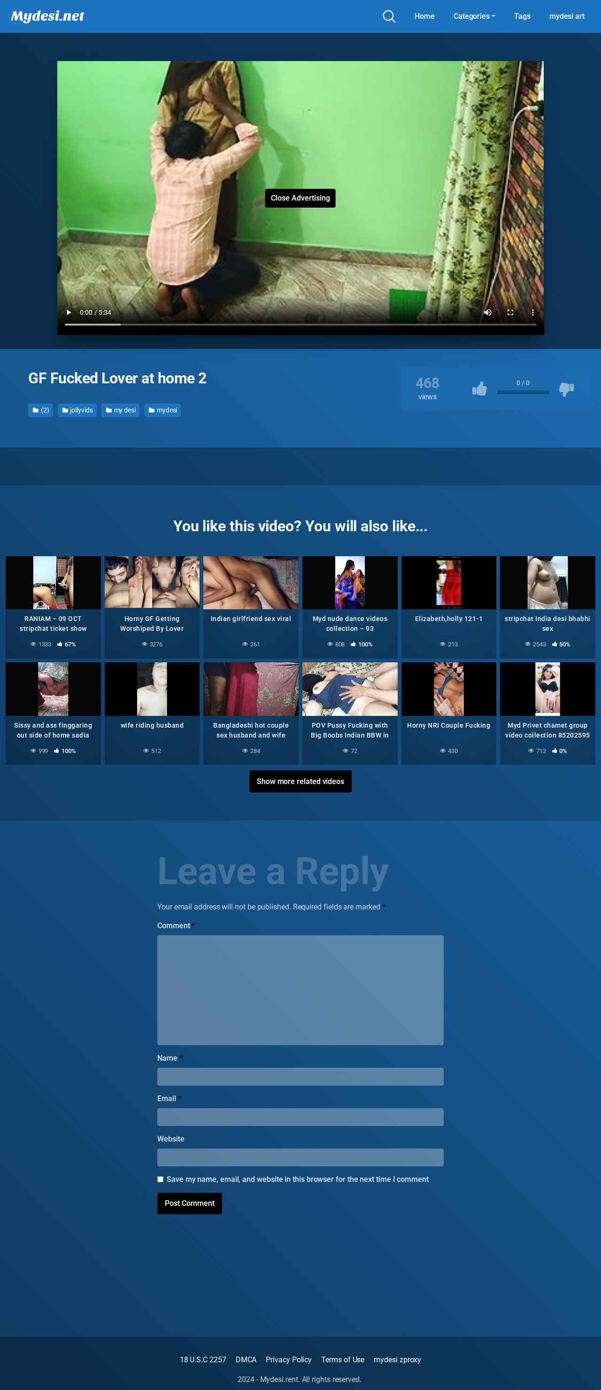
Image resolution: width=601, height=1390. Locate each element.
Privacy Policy (289, 1359)
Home (425, 16)
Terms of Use (342, 1359)
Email (169, 1098)
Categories (472, 16)
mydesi (166, 410)
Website (170, 1138)
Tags (522, 16)
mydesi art (567, 16)
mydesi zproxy (397, 1359)
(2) (44, 410)
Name (170, 1058)
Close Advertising (300, 198)
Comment (176, 925)
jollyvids (81, 410)
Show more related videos (300, 781)
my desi (124, 410)
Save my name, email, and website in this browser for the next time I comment (298, 1179)
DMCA (246, 1359)
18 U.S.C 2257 (203, 1359)
